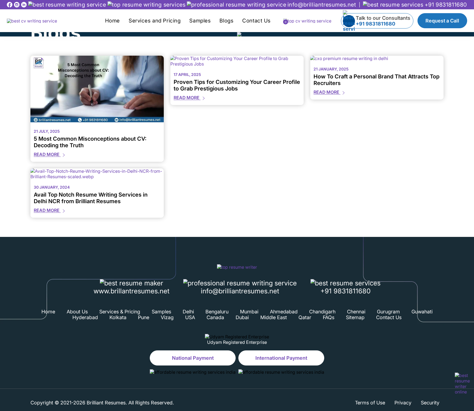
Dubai (242, 317)
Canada (215, 317)
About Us (77, 311)
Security (430, 403)
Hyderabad (85, 317)
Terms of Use (370, 403)
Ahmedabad (284, 311)
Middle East (273, 317)
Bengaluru (216, 311)
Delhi (188, 311)
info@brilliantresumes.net (321, 4)
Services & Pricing (119, 311)
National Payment (193, 358)
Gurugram (388, 311)
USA (190, 317)
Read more (47, 154)
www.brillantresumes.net (132, 291)
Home (112, 21)
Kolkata (117, 317)
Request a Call (442, 21)
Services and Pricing (154, 21)
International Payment (281, 358)
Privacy (402, 403)
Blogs (226, 21)
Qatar (304, 317)
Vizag (167, 317)
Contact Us (256, 21)
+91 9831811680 (446, 4)
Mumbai (249, 311)
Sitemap (355, 317)
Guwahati (422, 311)
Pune (143, 317)
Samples (200, 21)
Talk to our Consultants (383, 21)
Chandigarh (322, 311)
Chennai (356, 311)
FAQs (328, 317)
